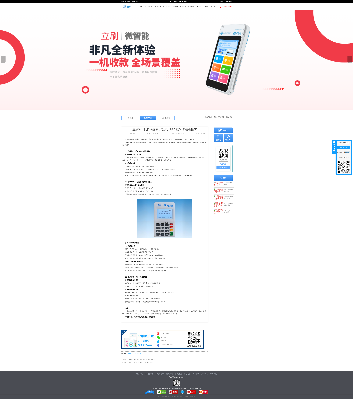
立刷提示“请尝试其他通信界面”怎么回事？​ (141, 359)
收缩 (334, 147)
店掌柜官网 (198, 388)
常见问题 (191, 6)
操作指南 (166, 118)
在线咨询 (228, 140)
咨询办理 (183, 6)
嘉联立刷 (155, 134)
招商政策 (175, 6)
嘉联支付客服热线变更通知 (228, 204)
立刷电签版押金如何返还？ (228, 211)
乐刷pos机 (166, 388)
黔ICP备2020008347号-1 (165, 396)
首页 (141, 6)
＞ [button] (349, 59)
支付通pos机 (190, 388)
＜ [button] (3, 59)
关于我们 (206, 6)
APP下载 (198, 6)
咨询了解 (343, 147)
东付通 (161, 388)
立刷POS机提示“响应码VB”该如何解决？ (140, 362)
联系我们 (214, 6)
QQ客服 (340, 152)
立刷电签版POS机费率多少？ (229, 190)
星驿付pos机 (183, 388)
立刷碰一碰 (166, 6)
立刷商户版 (148, 6)
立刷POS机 (131, 353)
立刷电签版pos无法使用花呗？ (228, 197)
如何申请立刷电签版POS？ (228, 183)
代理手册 (130, 118)
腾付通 (171, 388)
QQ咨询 (221, 1)
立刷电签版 (157, 6)
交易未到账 (138, 353)
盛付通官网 (176, 388)
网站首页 (139, 374)
